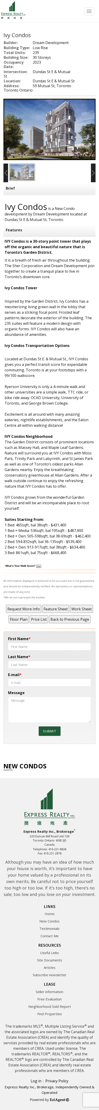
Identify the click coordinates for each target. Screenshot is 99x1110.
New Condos (49, 921)
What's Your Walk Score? (20, 565)
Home (50, 913)
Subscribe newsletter (50, 975)
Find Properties (49, 1014)
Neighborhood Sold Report (49, 1006)
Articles (49, 967)
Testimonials (49, 928)
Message (16, 692)
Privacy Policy (56, 1080)
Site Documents (49, 960)
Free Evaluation (49, 999)
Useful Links (49, 952)
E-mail (14, 674)
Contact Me (50, 936)
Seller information (49, 991)
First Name (18, 638)
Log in (36, 1080)
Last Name (18, 656)
